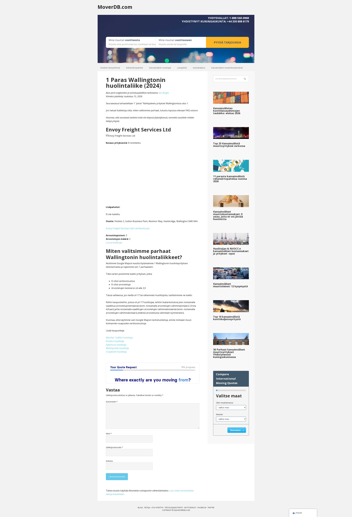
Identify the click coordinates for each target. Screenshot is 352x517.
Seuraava (235, 430)
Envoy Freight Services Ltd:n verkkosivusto (128, 228)
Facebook (202, 507)
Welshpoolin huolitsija (117, 348)
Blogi (140, 507)
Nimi (109, 433)
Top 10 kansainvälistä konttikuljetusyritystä (227, 318)
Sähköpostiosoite (114, 447)
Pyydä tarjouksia (227, 42)
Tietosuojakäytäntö (174, 507)
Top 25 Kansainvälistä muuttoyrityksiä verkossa (229, 145)
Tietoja (147, 507)
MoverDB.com (115, 7)
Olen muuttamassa (224, 402)
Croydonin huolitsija (116, 351)
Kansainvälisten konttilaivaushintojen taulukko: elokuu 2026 (226, 111)
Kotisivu (109, 461)
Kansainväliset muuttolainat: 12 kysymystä (230, 285)
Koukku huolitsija (115, 341)
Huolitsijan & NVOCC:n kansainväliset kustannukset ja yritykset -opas (231, 251)
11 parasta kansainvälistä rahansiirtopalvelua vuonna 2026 (230, 179)
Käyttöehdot (190, 507)
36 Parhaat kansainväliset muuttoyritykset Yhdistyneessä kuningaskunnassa (229, 353)
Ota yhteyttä (157, 507)
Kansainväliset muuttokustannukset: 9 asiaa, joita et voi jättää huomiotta (228, 215)
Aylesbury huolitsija (116, 344)
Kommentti (112, 401)
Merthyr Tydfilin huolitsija (119, 337)
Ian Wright (164, 92)
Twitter (211, 507)
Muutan (219, 414)
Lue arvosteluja (114, 242)
